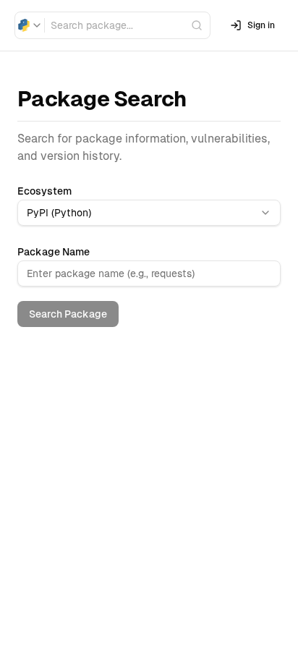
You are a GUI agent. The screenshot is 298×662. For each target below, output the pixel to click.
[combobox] (29, 25)
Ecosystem (44, 191)
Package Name (53, 252)
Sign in (261, 25)
